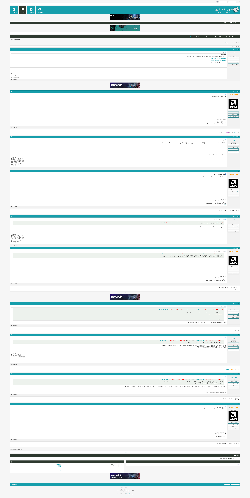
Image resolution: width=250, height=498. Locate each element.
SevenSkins (128, 491)
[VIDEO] (59, 467)
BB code (58, 464)
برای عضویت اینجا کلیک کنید (199, 221)
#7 (11, 303)
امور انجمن (232, 22)
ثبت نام (192, 36)
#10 (11, 403)
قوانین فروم (59, 470)
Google (236, 464)
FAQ (225, 22)
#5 (11, 216)
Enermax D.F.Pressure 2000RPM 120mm (218, 60)
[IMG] (59, 466)
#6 (11, 248)
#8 (11, 334)
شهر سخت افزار (14, 484)
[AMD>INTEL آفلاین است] (233, 108)
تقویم (228, 22)
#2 (11, 91)
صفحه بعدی (123, 452)
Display (234, 46)
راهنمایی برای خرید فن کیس (229, 43)
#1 (11, 49)
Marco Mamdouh (129, 493)
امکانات (238, 46)
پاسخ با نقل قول (13, 79)
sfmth (234, 132)
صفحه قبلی (127, 452)
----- (225, 124)
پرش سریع (237, 22)
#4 (11, 171)
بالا (11, 449)
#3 (11, 136)
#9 (11, 373)
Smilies (59, 465)
